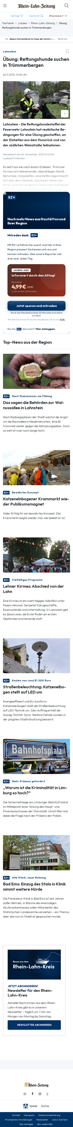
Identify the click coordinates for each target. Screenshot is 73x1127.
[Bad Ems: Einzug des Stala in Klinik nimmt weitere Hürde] (36, 852)
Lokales (22, 23)
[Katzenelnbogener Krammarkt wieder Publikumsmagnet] (36, 467)
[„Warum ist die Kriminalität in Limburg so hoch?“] (36, 756)
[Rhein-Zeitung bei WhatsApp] (25, 1094)
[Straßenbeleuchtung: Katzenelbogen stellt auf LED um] (36, 655)
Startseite (8, 23)
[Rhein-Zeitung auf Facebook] (32, 1094)
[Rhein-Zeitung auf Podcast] (47, 1094)
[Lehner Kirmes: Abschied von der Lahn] (36, 554)
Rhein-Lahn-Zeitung (43, 23)
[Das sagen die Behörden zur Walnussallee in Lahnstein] (36, 371)
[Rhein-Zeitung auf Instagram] (40, 1094)
